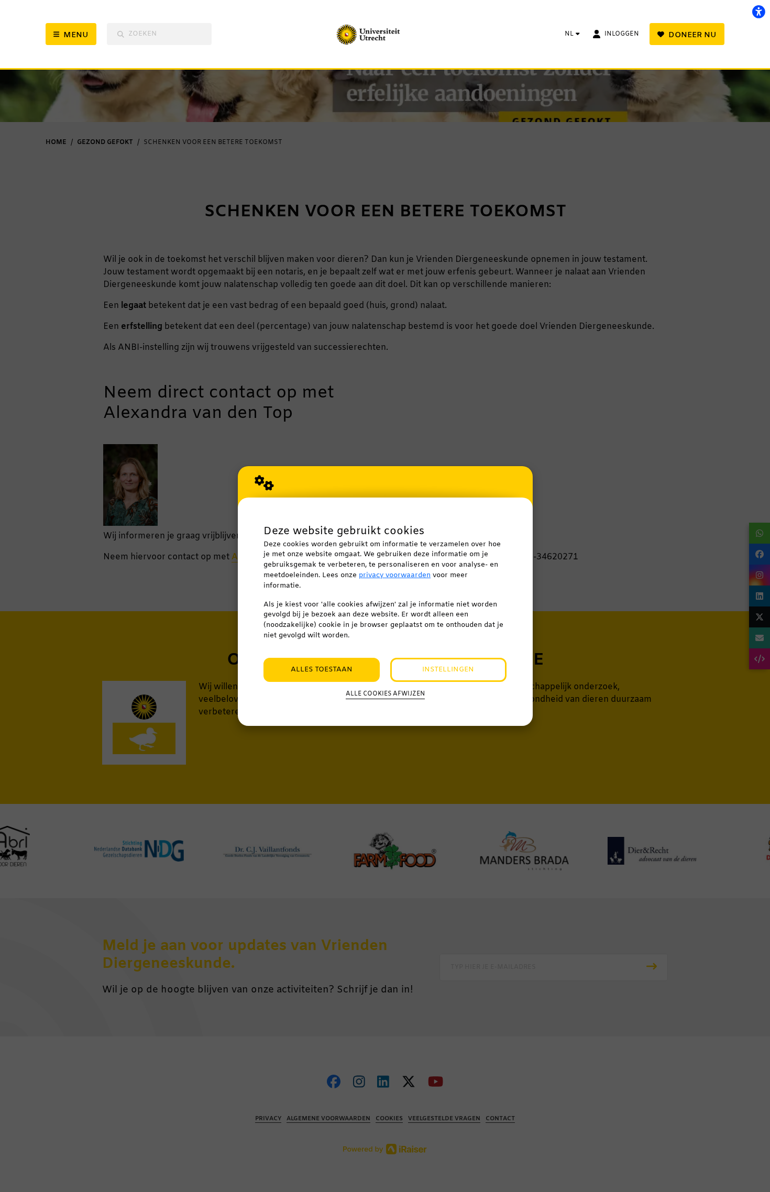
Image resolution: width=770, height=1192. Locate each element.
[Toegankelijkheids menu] (758, 11)
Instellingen (448, 669)
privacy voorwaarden (395, 575)
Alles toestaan (322, 669)
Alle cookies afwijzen (385, 694)
